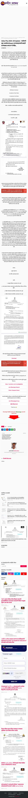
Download (14, 358)
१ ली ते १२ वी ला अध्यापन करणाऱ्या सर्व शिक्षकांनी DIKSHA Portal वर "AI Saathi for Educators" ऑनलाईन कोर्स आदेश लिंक (16, 504)
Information (6, 37)
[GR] (14, 532)
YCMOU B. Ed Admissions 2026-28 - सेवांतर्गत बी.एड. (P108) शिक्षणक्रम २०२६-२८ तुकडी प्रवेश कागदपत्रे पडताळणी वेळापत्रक (16, 510)
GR (5, 426)
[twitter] (17, 573)
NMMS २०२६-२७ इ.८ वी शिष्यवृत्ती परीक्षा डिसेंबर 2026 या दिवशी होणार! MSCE (13, 763)
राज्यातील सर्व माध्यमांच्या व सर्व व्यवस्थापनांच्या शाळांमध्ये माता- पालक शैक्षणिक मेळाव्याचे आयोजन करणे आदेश (13, 539)
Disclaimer (19, 794)
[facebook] (4, 573)
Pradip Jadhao (17, 796)
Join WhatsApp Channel (14, 387)
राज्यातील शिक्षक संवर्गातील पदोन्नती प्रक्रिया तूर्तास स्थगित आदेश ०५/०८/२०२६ (16, 521)
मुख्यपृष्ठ (2, 37)
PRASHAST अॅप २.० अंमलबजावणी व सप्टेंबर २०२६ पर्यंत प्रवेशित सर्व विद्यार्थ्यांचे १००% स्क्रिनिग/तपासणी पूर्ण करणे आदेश (17, 516)
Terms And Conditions (11, 794)
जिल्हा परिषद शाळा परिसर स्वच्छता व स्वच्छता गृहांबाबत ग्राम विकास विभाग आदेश (11, 729)
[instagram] (11, 573)
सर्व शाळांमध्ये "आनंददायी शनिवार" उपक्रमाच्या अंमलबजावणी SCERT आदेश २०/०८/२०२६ (12, 785)
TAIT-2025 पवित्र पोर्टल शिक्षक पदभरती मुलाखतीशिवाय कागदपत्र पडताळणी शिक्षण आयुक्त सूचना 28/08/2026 (15, 498)
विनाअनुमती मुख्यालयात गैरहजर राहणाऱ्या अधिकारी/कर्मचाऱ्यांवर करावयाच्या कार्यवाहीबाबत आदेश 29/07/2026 (11, 363)
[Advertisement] (14, 21)
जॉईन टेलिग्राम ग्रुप (14, 404)
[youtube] (24, 573)
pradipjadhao (3, 47)
